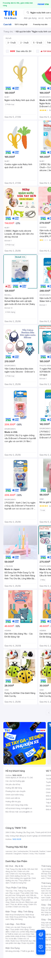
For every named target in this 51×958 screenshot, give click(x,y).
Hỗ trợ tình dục (26, 941)
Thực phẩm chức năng (19, 929)
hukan (25, 854)
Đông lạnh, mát (23, 895)
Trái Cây (9, 891)
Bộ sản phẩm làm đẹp (20, 942)
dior (15, 851)
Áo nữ (43, 869)
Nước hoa (15, 941)
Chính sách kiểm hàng (15, 795)
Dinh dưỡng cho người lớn (20, 878)
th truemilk (34, 851)
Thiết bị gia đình (27, 951)
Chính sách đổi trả (13, 798)
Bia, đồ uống (15, 900)
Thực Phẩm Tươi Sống (16, 887)
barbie (42, 851)
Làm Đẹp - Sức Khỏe (15, 924)
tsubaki (42, 854)
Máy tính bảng (17, 919)
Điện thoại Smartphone (15, 915)
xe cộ (40, 18)
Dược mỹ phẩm (28, 943)
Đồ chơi (31, 869)
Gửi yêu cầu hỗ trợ (13, 784)
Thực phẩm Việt (26, 893)
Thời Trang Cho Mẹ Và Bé (16, 869)
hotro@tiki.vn (26, 808)
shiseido (9, 854)
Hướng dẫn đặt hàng (14, 788)
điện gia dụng (30, 18)
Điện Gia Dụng (13, 948)
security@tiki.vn (25, 812)
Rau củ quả (14, 893)
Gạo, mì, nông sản (18, 898)
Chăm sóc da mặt (13, 927)
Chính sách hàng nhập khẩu (17, 805)
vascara (9, 851)
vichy (31, 854)
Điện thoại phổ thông (18, 917)
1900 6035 (16, 839)
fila (36, 854)
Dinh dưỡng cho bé (18, 876)
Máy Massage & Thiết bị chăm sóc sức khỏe (22, 933)
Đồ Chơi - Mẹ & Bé (14, 866)
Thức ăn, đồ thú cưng (18, 904)
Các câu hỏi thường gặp (15, 781)
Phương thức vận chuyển (16, 791)
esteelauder (23, 851)
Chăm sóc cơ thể (18, 932)
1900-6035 (17, 775)
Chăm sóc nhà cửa (20, 907)
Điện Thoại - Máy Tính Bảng (19, 911)
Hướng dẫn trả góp (13, 801)
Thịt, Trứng (18, 891)
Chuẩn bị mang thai (18, 883)
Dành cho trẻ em (17, 902)
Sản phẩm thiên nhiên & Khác (20, 935)
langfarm (18, 854)
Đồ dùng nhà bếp (13, 951)
